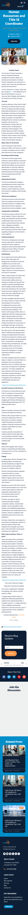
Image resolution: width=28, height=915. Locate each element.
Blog (4, 28)
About (6, 878)
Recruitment (17, 627)
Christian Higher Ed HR (14, 28)
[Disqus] (14, 712)
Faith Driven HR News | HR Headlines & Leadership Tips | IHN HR (13, 793)
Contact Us (7, 888)
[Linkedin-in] (16, 854)
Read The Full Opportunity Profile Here (14, 385)
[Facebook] (10, 854)
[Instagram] (19, 854)
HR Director (6, 627)
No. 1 (11, 92)
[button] (21, 2)
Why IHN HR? (8, 881)
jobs (12, 627)
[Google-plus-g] (13, 854)
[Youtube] (7, 854)
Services (6, 883)
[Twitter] (4, 854)
